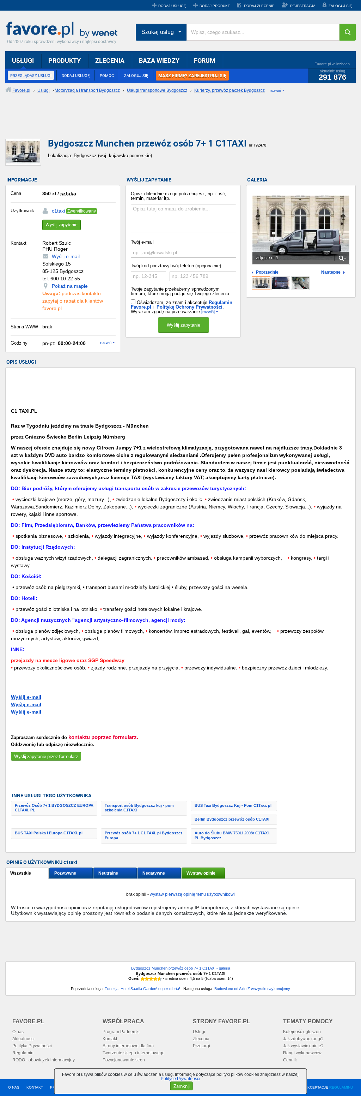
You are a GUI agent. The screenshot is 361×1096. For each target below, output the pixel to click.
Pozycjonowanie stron (124, 1060)
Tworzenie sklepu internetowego (134, 1052)
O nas (18, 1031)
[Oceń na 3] (151, 979)
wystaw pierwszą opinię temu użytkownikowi (192, 894)
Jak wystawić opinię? (303, 1045)
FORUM (204, 60)
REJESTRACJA (303, 6)
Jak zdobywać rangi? (303, 1038)
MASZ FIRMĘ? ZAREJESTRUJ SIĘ (192, 75)
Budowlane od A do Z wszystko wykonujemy (252, 989)
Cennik (290, 1060)
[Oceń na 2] (147, 979)
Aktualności (23, 1038)
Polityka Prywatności (32, 1045)
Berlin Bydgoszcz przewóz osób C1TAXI (232, 819)
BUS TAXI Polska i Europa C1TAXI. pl (48, 833)
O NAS (13, 1087)
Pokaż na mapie (70, 286)
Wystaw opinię (200, 873)
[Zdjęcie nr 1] (261, 283)
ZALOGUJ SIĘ (340, 6)
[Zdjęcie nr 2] (280, 283)
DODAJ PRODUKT (215, 6)
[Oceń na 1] (143, 979)
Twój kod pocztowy (150, 265)
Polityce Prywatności (180, 1078)
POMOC (107, 75)
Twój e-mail (142, 242)
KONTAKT (34, 1087)
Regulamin (22, 1052)
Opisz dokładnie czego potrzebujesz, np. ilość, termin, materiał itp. (178, 196)
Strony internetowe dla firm (128, 1045)
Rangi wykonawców (302, 1052)
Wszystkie (20, 873)
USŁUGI (23, 60)
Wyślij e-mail (66, 256)
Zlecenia (201, 1038)
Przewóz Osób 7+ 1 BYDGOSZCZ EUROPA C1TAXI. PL (54, 807)
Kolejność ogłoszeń (302, 1031)
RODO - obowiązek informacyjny (43, 1060)
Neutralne (108, 873)
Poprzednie (267, 272)
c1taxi (58, 211)
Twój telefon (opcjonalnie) (195, 265)
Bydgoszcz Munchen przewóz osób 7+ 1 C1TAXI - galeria (180, 968)
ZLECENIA (109, 60)
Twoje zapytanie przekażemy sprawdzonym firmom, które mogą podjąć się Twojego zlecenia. (181, 291)
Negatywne (153, 873)
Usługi (199, 1031)
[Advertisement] (176, 122)
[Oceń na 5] (160, 979)
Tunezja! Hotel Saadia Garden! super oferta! (142, 989)
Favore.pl (63, 30)
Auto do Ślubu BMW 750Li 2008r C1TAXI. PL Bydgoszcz (232, 835)
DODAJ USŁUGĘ (172, 6)
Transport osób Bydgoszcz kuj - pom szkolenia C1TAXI (139, 807)
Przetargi (201, 1045)
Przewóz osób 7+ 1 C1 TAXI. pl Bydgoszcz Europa (144, 835)
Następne (331, 272)
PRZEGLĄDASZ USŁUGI (30, 75)
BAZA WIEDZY (159, 60)
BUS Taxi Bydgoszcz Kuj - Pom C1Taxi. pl (233, 805)
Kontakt (110, 1038)
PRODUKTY (64, 60)
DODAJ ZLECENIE (259, 6)
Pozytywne (65, 873)
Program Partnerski (121, 1031)
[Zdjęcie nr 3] (300, 283)
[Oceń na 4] (155, 979)
